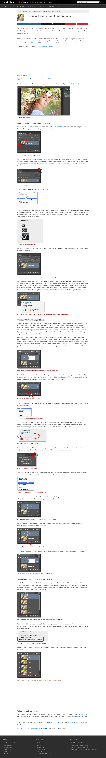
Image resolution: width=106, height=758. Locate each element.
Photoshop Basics (27, 11)
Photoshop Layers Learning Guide (43, 46)
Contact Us (7, 745)
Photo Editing (20, 6)
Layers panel (30, 126)
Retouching (40, 747)
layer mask (82, 327)
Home (19, 11)
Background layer (58, 126)
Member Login (8, 747)
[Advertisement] (29, 60)
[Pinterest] (76, 24)
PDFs (5, 6)
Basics (12, 6)
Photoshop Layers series (52, 722)
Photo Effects (31, 6)
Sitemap (6, 751)
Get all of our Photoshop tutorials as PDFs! (33, 729)
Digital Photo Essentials (54, 6)
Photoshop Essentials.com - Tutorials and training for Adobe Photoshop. (16, 2)
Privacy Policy (8, 749)
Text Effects (41, 6)
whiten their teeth (50, 332)
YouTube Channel (9, 743)
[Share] (29, 24)
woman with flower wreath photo (58, 84)
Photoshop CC (35, 43)
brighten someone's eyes (36, 332)
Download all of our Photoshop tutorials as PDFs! (36, 79)
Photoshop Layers (37, 11)
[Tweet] (53, 24)
